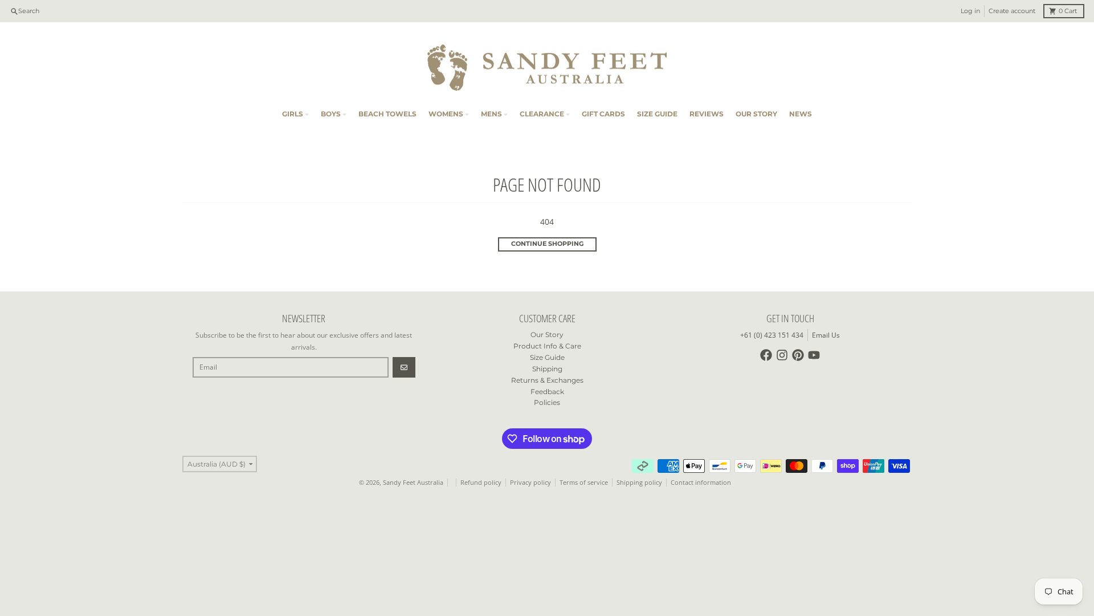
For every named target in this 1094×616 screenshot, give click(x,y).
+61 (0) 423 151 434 (771, 335)
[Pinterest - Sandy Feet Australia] (798, 355)
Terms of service (584, 483)
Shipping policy (639, 483)
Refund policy (480, 483)
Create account (1012, 11)
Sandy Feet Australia (413, 483)
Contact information (701, 483)
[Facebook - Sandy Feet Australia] (766, 355)
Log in (970, 11)
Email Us (826, 335)
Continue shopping (547, 244)
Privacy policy (530, 483)
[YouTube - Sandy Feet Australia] (814, 355)
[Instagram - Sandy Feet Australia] (782, 355)
